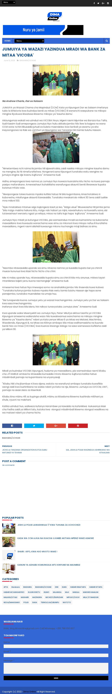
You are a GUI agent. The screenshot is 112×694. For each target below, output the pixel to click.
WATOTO (67, 602)
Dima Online (29, 691)
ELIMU (64, 587)
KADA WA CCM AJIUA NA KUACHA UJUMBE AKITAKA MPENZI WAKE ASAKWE (56, 538)
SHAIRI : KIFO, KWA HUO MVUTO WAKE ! (37, 551)
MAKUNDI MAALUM (90, 592)
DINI (56, 587)
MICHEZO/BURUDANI (54, 597)
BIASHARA (27, 587)
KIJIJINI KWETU (34, 592)
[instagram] (108, 3)
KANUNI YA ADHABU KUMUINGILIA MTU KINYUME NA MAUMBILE (49, 564)
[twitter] (98, 3)
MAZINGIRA (37, 597)
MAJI (67, 592)
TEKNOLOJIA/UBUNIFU (50, 602)
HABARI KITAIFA (95, 587)
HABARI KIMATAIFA (78, 587)
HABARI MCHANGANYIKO (14, 592)
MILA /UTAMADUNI (90, 597)
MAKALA (76, 592)
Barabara (16, 587)
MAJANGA (57, 592)
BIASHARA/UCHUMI (28, 60)
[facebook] (94, 3)
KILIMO (46, 592)
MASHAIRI (25, 597)
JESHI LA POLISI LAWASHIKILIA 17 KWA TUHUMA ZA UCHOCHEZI (49, 524)
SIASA (34, 602)
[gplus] (103, 3)
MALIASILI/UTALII (10, 597)
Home (7, 41)
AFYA (6, 587)
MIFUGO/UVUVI (73, 597)
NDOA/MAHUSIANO (12, 602)
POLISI (26, 602)
